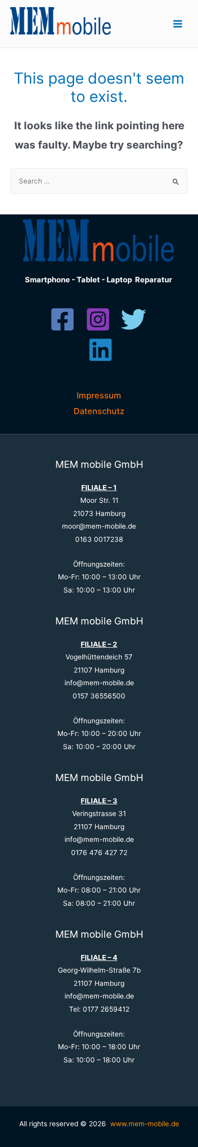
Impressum (99, 395)
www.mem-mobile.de (144, 1124)
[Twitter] (133, 319)
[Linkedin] (100, 350)
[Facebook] (62, 319)
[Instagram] (98, 319)
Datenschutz (99, 411)
